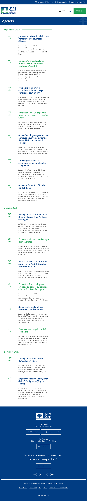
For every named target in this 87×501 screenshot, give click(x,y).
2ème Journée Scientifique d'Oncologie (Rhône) (30, 359)
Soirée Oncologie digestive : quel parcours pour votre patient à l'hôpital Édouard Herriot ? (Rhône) (33, 139)
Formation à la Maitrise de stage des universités (33, 240)
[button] (62, 10)
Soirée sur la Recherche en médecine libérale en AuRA (30, 308)
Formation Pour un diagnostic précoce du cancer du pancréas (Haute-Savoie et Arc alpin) (33, 287)
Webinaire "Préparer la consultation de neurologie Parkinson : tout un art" (30, 90)
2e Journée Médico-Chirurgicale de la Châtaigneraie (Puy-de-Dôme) (33, 381)
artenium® (59, 483)
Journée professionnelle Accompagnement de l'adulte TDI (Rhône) (32, 163)
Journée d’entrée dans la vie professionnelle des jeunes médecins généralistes (31, 63)
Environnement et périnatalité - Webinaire (32, 330)
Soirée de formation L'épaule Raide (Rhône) (31, 186)
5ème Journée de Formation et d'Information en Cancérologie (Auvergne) (32, 217)
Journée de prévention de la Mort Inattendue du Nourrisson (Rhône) (33, 38)
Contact (79, 11)
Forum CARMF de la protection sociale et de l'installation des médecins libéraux (33, 264)
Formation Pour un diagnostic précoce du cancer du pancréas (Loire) (33, 115)
